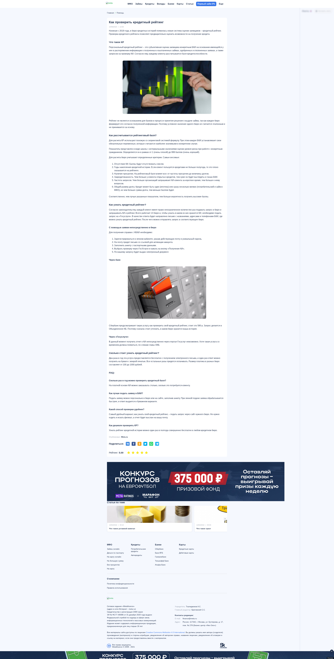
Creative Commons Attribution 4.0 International (165, 632)
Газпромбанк (160, 557)
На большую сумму (115, 561)
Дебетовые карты (186, 553)
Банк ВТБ (159, 553)
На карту (110, 569)
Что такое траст (203, 529)
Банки (158, 545)
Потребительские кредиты (138, 550)
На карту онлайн (114, 557)
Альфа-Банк (160, 565)
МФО (109, 545)
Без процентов (113, 565)
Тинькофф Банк (162, 561)
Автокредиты (136, 555)
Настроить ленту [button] (324, 11)
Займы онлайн (113, 549)
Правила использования (117, 588)
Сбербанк (159, 549)
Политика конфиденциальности (120, 584)
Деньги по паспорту (115, 553)
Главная (110, 13)
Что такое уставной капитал (122, 529)
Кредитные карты (186, 549)
